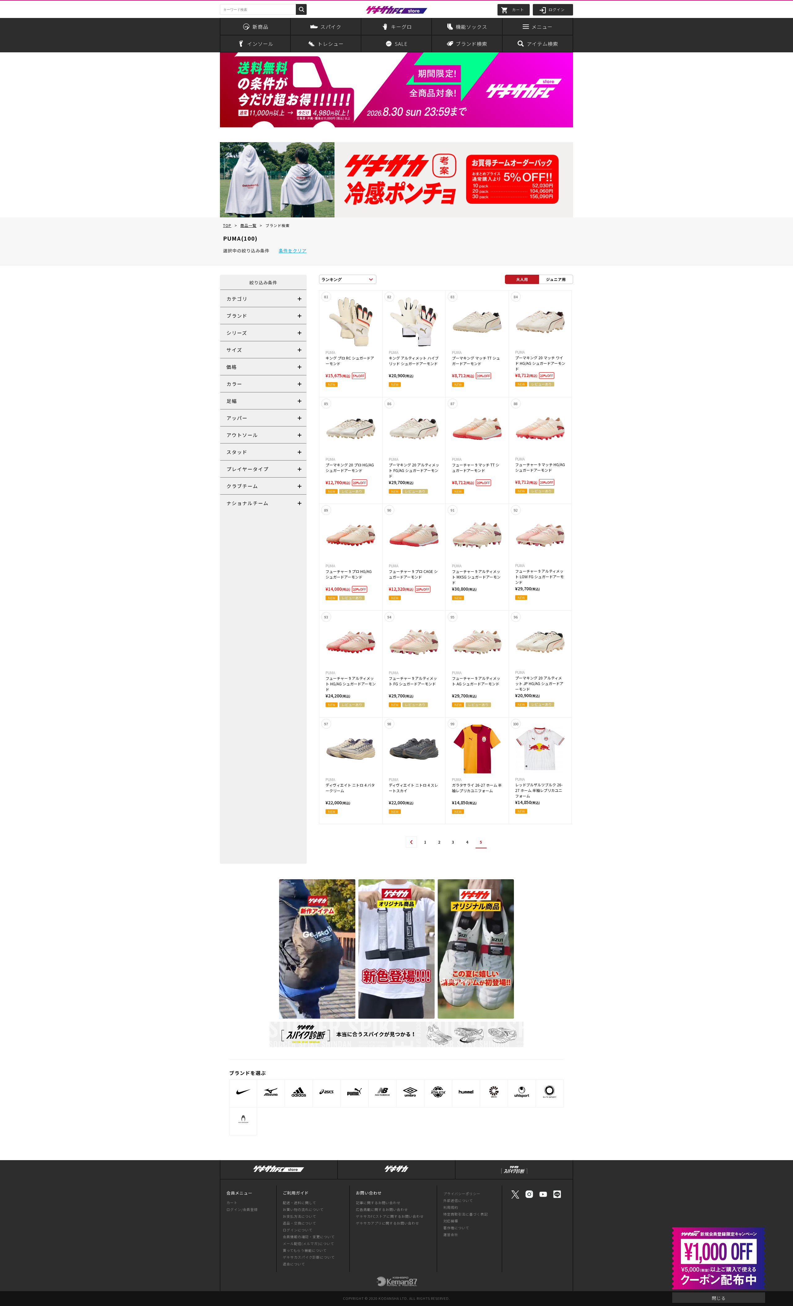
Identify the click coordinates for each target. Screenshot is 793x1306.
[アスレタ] (438, 1092)
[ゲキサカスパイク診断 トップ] (514, 1174)
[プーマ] (354, 1092)
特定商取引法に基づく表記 (465, 1214)
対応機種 (450, 1220)
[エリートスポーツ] (549, 1092)
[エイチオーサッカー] (243, 1119)
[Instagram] (529, 1197)
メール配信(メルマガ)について (308, 1243)
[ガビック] (494, 1092)
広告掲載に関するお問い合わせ (382, 1209)
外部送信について (458, 1200)
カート (232, 1202)
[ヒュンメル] (466, 1092)
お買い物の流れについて (303, 1209)
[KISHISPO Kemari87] (396, 1283)
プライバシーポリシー (461, 1193)
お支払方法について (299, 1216)
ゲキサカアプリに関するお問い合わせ (387, 1223)
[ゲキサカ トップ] (396, 1172)
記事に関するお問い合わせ (378, 1202)
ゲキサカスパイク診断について (309, 1257)
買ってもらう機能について (305, 1250)
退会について (294, 1263)
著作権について (456, 1227)
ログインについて (298, 1229)
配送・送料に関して (299, 1202)
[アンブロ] (410, 1092)
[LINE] (557, 1197)
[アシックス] (326, 1092)
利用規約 (450, 1207)
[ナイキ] (243, 1092)
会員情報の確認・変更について (309, 1236)
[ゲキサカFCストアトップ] (278, 1172)
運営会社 (450, 1234)
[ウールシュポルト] (522, 1092)
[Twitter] (515, 1198)
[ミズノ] (271, 1092)
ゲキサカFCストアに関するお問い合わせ (390, 1216)
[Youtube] (543, 1197)
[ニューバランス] (382, 1092)
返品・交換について (299, 1223)
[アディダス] (299, 1092)
